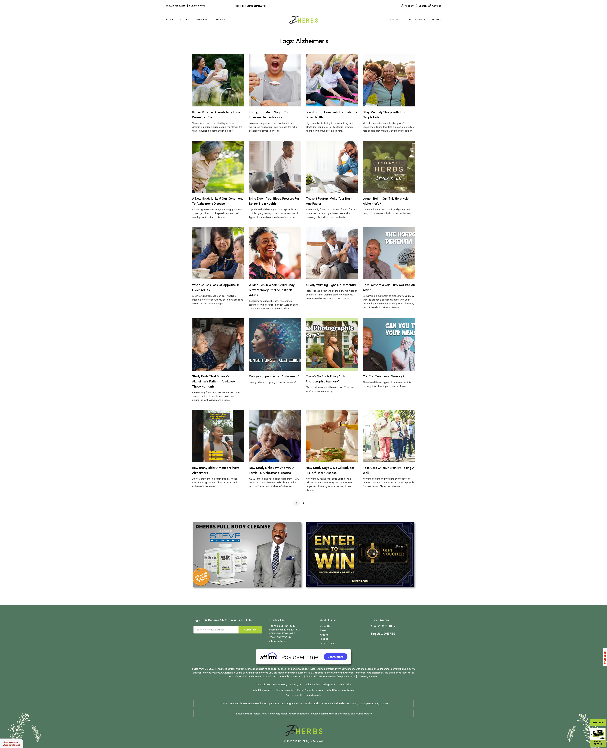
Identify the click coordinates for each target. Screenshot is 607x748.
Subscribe (250, 629)
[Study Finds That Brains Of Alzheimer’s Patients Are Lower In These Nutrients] (218, 344)
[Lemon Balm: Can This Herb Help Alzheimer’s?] (389, 167)
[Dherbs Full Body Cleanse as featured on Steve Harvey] (247, 554)
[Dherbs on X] (375, 625)
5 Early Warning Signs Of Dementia (331, 285)
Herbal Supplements (262, 690)
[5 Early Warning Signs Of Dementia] (332, 253)
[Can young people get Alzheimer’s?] (275, 344)
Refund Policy (313, 684)
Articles (324, 634)
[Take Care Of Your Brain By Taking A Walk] (389, 436)
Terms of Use (262, 684)
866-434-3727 (287, 625)
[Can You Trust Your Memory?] (389, 344)
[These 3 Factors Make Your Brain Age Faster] (332, 167)
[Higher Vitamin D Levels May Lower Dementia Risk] (218, 80)
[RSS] (395, 625)
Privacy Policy (280, 684)
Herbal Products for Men (310, 690)
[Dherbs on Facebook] (371, 625)
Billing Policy (329, 684)
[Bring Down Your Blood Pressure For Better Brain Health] (275, 167)
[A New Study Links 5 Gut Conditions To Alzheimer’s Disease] (218, 167)
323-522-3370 (292, 629)
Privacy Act (296, 684)
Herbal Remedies (285, 690)
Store (323, 630)
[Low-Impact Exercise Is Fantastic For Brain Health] (332, 80)
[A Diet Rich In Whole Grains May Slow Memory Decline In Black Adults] (275, 253)
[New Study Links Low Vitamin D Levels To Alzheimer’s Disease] (275, 436)
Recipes (324, 638)
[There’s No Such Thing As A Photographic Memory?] (332, 344)
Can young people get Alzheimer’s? (274, 376)
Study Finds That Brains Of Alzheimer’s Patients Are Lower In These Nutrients (215, 381)
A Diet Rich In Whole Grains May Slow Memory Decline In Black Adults (272, 290)
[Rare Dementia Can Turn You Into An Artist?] (389, 253)
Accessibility (345, 684)
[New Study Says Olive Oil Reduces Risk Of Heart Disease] (332, 436)
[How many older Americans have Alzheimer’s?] (218, 436)
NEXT (310, 503)
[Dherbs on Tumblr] (383, 625)
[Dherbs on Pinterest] (386, 625)
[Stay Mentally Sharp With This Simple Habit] (389, 80)
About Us (325, 626)
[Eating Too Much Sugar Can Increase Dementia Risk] (275, 80)
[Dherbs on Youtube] (390, 625)
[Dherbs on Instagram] (379, 625)
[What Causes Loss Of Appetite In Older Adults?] (218, 253)
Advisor (598, 722)
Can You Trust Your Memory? (383, 376)
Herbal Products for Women (340, 690)
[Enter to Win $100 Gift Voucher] (360, 554)
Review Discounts (329, 643)
